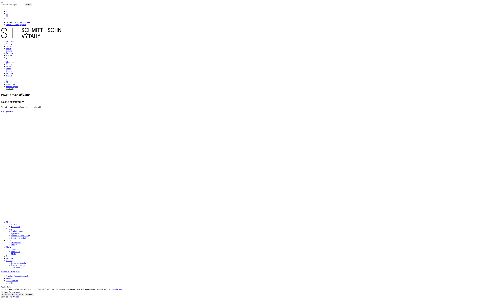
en (7, 13)
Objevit (14, 249)
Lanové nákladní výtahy (20, 236)
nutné (6, 292)
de (7, 9)
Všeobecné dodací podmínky (17, 276)
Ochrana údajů (12, 280)
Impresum (10, 278)
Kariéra (9, 51)
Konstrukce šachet (18, 238)
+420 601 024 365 (22, 22)
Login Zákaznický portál (16, 25)
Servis (8, 46)
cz (7, 18)
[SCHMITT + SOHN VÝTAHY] (31, 37)
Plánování (10, 42)
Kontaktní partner (18, 265)
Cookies (9, 283)
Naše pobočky (17, 267)
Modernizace (16, 242)
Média (13, 254)
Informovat (15, 252)
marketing (15, 292)
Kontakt (9, 55)
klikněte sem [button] (117, 289)
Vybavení (15, 233)
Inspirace (9, 53)
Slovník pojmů (12, 87)
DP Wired (15, 297)
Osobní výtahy (17, 231)
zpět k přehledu (7, 111)
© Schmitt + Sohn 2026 (10, 272)
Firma (8, 48)
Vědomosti (10, 84)
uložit (21, 294)
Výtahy (9, 44)
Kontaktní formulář (18, 263)
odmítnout (29, 294)
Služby (14, 245)
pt (7, 16)
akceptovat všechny (9, 294)
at (6, 11)
